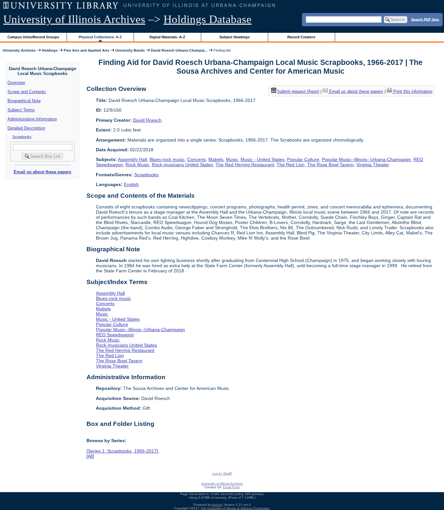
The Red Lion (291, 164)
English (131, 184)
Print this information (412, 91)
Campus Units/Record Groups (33, 37)
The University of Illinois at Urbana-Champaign (235, 508)
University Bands (130, 50)
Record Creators (301, 37)
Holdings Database (207, 19)
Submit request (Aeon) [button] (298, 91)
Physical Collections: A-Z (100, 37)
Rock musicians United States (182, 164)
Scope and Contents (26, 91)
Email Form (231, 487)
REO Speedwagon (115, 334)
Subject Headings (234, 37)
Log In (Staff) (222, 473)
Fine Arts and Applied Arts (86, 50)
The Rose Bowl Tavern (330, 164)
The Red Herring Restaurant (244, 164)
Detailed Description (26, 128)
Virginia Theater (372, 164)
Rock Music (137, 164)
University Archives (19, 50)
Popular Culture (303, 159)
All (90, 456)
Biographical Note (24, 100)
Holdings (50, 50)
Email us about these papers (42, 171)
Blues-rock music (167, 159)
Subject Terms (21, 109)
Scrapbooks (22, 137)
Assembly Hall (132, 159)
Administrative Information (32, 119)
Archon (217, 504)
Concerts (196, 159)
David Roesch (147, 120)
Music (232, 159)
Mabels (215, 159)
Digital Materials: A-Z (167, 37)
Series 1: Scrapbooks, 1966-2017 (122, 451)
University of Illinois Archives (74, 19)
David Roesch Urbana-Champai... (179, 50)
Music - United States (262, 159)
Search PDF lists (425, 19)
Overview (16, 82)
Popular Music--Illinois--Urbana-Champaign (366, 159)
